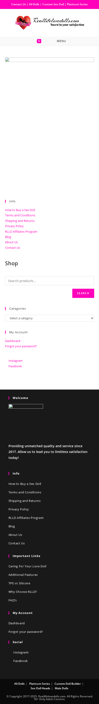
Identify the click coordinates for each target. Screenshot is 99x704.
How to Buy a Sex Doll (20, 210)
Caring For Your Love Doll (28, 566)
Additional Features (23, 575)
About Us (11, 242)
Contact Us (18, 4)
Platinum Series (77, 4)
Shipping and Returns (20, 221)
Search (83, 293)
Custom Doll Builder (68, 684)
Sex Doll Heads (40, 688)
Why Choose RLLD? (23, 592)
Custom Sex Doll (53, 4)
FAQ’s (13, 600)
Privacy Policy (14, 226)
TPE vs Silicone (19, 583)
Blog (8, 237)
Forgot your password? (21, 346)
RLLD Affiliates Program (21, 231)
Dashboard (12, 341)
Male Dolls (61, 688)
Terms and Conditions (20, 215)
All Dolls (34, 4)
